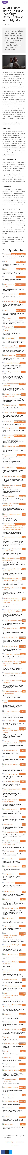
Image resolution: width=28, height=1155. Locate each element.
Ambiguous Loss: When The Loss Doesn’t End (13, 827)
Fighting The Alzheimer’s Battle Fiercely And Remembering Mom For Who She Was (14, 1112)
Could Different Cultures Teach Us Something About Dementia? (13, 657)
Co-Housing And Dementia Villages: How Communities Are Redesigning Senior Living (13, 400)
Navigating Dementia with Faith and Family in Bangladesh (13, 313)
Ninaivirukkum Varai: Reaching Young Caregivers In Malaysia (12, 532)
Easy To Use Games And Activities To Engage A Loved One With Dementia (13, 472)
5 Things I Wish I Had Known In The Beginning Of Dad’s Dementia (13, 724)
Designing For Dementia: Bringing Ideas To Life (13, 499)
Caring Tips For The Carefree (11, 1104)
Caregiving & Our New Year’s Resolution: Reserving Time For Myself (12, 795)
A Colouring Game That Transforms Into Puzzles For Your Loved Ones (13, 716)
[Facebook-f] (3, 1152)
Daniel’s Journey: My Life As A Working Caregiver (12, 805)
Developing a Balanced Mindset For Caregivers (13, 289)
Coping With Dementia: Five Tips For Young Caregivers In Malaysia (13, 583)
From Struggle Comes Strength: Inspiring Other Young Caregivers (13, 921)
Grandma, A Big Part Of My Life (12, 1060)
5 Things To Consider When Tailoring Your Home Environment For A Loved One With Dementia (13, 463)
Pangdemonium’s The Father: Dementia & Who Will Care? (11, 784)
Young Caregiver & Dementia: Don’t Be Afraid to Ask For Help (13, 257)
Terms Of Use (20, 1142)
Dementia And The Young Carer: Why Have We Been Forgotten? (12, 950)
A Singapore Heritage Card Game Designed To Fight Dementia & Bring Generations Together (14, 903)
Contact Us (15, 1146)
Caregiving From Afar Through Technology (12, 869)
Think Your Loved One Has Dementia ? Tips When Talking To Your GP (14, 1032)
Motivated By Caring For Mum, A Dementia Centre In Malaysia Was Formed (13, 450)
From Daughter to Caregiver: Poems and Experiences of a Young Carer (13, 341)
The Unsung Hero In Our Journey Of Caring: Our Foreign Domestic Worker (13, 836)
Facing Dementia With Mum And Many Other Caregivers (12, 854)
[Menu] (25, 2)
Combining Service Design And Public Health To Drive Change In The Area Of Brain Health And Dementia (13, 378)
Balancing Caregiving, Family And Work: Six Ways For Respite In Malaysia (13, 616)
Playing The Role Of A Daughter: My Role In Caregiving (13, 746)
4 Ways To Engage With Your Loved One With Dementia (13, 574)
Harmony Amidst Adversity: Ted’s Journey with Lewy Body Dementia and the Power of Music (13, 322)
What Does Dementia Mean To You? (13, 847)
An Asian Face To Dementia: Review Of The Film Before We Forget (13, 812)
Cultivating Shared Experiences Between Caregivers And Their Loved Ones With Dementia (12, 706)
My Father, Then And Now (10, 1040)
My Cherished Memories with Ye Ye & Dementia (13, 265)
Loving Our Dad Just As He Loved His (13, 957)
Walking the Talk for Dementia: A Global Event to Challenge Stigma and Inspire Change (13, 367)
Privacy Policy (9, 1142)
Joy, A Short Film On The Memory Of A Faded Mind (14, 1127)
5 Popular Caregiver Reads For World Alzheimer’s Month (12, 554)
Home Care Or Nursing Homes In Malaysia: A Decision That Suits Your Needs (14, 564)
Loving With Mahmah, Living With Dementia (13, 1047)
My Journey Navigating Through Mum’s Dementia (12, 649)
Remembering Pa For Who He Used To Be (13, 431)
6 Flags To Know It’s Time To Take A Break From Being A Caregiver (13, 895)
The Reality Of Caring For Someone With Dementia (13, 623)
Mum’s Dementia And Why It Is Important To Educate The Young (13, 975)
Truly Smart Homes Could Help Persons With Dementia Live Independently (12, 491)
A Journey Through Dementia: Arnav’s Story (12, 280)
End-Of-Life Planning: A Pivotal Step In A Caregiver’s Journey (14, 519)
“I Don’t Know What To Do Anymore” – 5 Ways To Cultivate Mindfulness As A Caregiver (14, 480)
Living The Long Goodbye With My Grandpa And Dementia (13, 760)
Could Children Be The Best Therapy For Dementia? (14, 358)
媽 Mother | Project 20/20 (10, 1054)
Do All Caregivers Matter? (10, 753)
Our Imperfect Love (9, 1067)
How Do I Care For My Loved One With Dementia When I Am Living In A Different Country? (13, 389)
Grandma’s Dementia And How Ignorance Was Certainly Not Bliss (13, 1000)
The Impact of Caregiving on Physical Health (11, 297)
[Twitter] (10, 1152)
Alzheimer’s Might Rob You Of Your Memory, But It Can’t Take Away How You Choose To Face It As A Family (13, 912)
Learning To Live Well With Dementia (11, 605)
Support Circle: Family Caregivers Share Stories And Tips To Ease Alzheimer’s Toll (13, 686)
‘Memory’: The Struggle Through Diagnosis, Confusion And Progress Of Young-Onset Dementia (13, 1074)
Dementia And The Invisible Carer (13, 982)
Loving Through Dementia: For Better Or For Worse (12, 929)
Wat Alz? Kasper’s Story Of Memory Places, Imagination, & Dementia (13, 820)
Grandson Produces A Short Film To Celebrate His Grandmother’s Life (13, 1120)
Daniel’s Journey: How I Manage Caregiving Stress (12, 777)
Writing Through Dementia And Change (12, 1090)
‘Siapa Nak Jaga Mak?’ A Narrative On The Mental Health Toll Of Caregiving (13, 736)
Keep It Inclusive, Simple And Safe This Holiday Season (13, 989)
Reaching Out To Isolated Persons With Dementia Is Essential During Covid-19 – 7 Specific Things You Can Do (13, 543)
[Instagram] (7, 1152)
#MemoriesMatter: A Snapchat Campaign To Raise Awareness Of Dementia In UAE (13, 887)
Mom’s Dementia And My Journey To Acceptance (13, 1025)
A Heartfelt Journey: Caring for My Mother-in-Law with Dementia (13, 272)
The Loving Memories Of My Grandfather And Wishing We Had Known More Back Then (13, 441)
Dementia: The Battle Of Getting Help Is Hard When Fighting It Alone (13, 940)
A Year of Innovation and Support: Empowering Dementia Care (13, 668)
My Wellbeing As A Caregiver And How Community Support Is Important (13, 642)
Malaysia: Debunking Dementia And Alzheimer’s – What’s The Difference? (13, 594)
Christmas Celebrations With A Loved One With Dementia (12, 676)
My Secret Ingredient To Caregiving (13, 424)
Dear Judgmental (8, 1098)
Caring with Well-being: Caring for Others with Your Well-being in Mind (13, 305)
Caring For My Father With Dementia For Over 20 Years (11, 862)
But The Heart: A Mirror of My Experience (11, 334)
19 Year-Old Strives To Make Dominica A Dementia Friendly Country (12, 878)
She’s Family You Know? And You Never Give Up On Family (13, 1017)
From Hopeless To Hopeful (11, 1084)
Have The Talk (7, 966)
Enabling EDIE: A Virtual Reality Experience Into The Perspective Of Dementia (13, 509)
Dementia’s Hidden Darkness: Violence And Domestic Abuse (12, 696)
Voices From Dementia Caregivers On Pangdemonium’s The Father (13, 769)
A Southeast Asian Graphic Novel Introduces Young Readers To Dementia (13, 417)
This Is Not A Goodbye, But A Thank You (13, 408)
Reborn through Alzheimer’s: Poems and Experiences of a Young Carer (13, 351)
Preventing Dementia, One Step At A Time (14, 633)
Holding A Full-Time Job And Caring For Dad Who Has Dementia (13, 1010)
